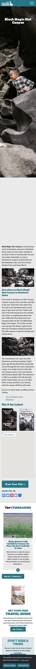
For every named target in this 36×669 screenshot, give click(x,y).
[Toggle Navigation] (31, 3)
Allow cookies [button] (23, 665)
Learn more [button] (24, 660)
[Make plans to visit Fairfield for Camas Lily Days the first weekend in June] (18, 541)
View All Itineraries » (13, 576)
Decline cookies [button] (9, 665)
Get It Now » (18, 629)
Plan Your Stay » (15, 484)
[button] (5, 542)
